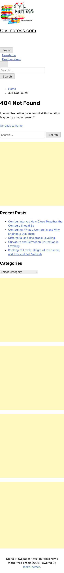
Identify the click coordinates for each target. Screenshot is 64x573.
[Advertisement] (32, 174)
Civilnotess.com (18, 30)
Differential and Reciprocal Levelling (31, 237)
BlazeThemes (31, 567)
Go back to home (11, 125)
